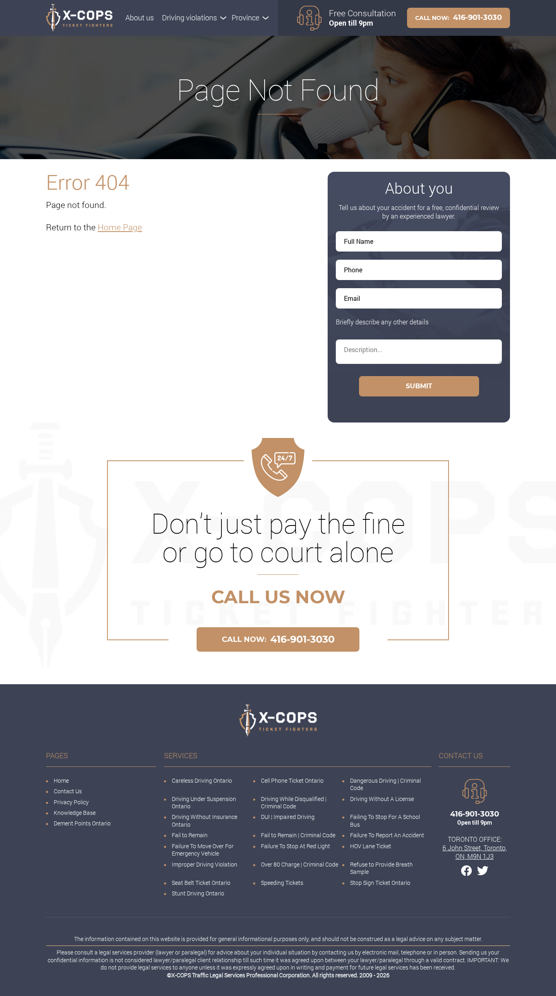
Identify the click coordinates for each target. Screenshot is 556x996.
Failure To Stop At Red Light (295, 846)
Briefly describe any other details (382, 321)
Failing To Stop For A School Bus (385, 820)
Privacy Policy (71, 802)
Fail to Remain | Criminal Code (299, 835)
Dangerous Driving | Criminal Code (385, 784)
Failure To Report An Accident (387, 835)
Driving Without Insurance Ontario (204, 820)
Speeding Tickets (282, 883)
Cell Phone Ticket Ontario (292, 780)
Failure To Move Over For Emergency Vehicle (203, 849)
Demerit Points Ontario (82, 823)
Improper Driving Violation (204, 864)
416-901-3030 (458, 17)
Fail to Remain (190, 835)
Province (245, 17)
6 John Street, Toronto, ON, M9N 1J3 (474, 851)
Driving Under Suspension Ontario (204, 802)
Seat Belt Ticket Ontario (201, 883)
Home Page (120, 227)
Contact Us (68, 791)
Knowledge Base (75, 813)
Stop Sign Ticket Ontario (380, 883)
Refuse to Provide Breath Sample (381, 868)
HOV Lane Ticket (370, 846)
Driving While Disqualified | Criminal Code (293, 802)
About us (139, 17)
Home (61, 780)
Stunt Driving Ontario (198, 893)
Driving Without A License (382, 799)
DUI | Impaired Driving (288, 817)
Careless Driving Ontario (202, 780)
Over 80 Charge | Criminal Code (299, 864)
